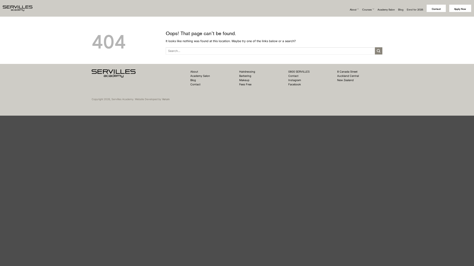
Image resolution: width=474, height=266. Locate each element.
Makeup (244, 80)
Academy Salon (386, 9)
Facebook (294, 84)
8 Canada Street (347, 71)
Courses (367, 9)
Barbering (245, 75)
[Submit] (378, 50)
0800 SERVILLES (299, 71)
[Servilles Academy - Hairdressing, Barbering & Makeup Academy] (21, 8)
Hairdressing (247, 71)
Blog (400, 9)
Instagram (294, 80)
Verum (166, 99)
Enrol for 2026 (415, 9)
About (353, 9)
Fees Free (245, 84)
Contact (195, 84)
